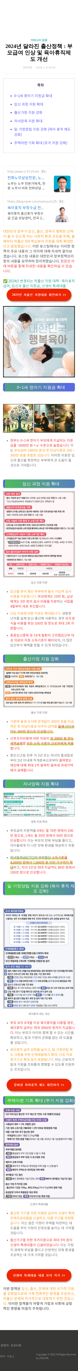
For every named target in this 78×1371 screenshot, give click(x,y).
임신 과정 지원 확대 (28, 105)
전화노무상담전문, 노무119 (26, 178)
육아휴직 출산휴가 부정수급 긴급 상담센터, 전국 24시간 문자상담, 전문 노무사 (26, 216)
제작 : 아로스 (7, 1356)
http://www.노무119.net (23, 171)
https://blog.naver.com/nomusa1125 (32, 201)
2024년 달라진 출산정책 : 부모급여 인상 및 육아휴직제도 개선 (39, 52)
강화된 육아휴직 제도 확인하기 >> (39, 1084)
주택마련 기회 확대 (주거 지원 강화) (40, 143)
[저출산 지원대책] (39, 376)
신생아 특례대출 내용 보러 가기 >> (39, 1275)
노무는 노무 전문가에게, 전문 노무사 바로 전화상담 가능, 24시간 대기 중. (26, 186)
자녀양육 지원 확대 (28, 121)
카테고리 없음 (39, 40)
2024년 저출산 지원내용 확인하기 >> (39, 294)
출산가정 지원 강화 (28, 113)
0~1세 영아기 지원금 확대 (33, 96)
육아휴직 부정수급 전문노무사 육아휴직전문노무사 (26, 208)
